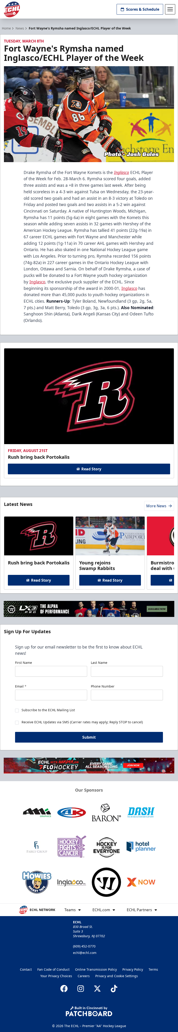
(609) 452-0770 (84, 946)
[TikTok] (114, 988)
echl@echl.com (84, 952)
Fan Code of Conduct (53, 969)
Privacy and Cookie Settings (116, 976)
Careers (84, 976)
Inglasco (37, 282)
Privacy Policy (132, 969)
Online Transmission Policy (96, 969)
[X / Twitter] (97, 988)
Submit (89, 737)
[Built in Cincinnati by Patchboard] (89, 1011)
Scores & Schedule (142, 9)
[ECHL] (12, 9)
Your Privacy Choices (56, 976)
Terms (153, 969)
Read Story (91, 469)
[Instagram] (80, 988)
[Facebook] (63, 988)
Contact (26, 969)
